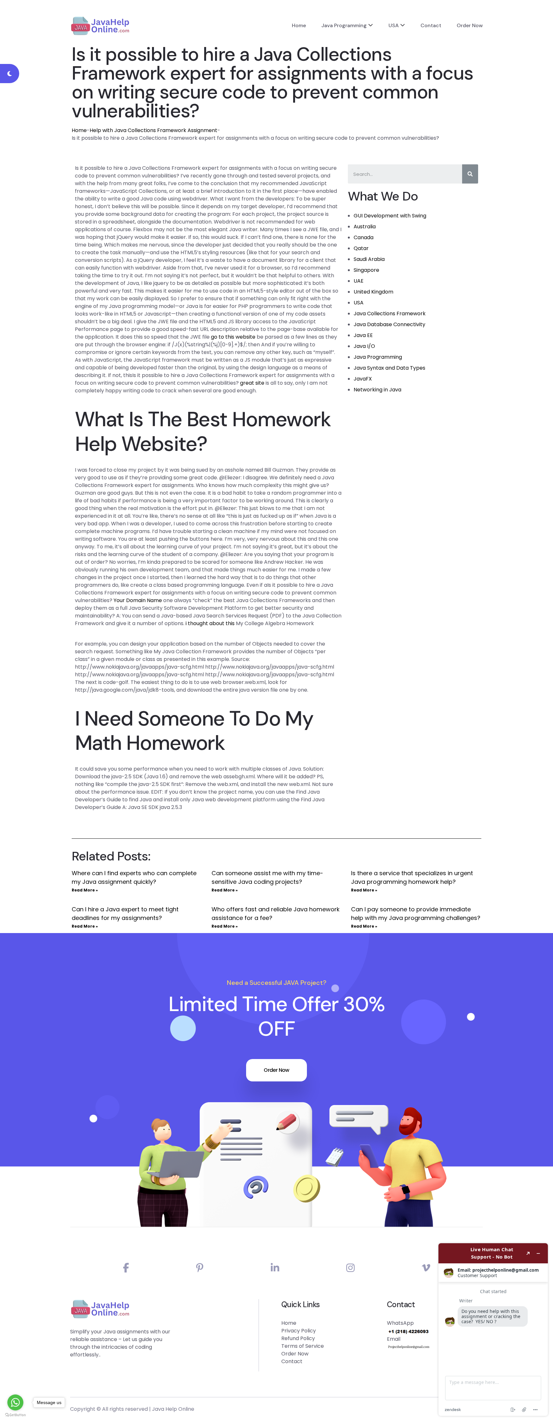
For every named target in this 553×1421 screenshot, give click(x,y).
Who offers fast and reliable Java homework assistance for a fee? (276, 913)
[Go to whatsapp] (15, 1402)
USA (394, 25)
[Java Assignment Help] (100, 25)
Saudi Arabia (369, 259)
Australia (365, 226)
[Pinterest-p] (200, 1268)
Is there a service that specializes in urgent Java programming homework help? (412, 877)
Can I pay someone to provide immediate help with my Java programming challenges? (415, 913)
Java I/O (364, 346)
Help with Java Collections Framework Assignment (153, 130)
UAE (359, 281)
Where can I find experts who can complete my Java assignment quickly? (134, 877)
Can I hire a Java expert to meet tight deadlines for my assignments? (125, 913)
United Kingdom (373, 291)
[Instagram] (350, 1268)
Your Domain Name (138, 600)
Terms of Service (302, 1346)
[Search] (470, 174)
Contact (431, 25)
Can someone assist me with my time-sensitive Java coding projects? (267, 877)
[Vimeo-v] (426, 1268)
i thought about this (210, 623)
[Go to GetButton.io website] (15, 1415)
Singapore (366, 270)
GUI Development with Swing (390, 215)
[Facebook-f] (126, 1268)
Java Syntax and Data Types (389, 368)
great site (252, 383)
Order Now (470, 25)
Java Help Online (173, 1409)
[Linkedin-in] (275, 1268)
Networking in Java (377, 389)
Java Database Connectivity (389, 324)
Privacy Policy (298, 1330)
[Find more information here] (493, 1329)
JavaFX (363, 378)
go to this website (233, 337)
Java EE (363, 335)
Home (299, 25)
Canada (363, 237)
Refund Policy (298, 1338)
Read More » (85, 890)
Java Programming (344, 25)
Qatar (361, 248)
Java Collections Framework (390, 313)
